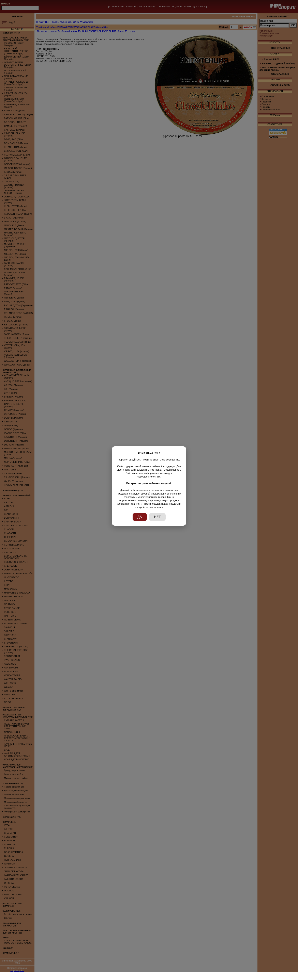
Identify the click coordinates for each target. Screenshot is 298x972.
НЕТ (157, 517)
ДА (139, 517)
